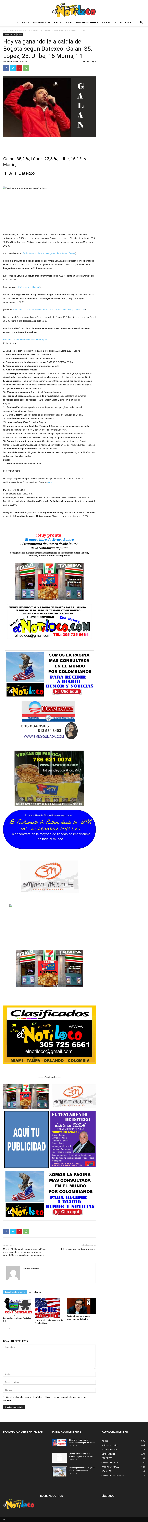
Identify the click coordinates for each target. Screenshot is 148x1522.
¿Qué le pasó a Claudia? (28, 287)
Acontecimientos (17, 30)
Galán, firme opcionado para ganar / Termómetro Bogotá (49, 253)
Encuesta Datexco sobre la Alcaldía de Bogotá (25, 339)
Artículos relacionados (15, 1292)
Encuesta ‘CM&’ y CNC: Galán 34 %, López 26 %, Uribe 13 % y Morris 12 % (49, 309)
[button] (141, 22)
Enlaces (124, 22)
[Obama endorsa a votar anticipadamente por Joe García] (59, 1442)
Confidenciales (41, 22)
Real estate (109, 22)
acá (50, 482)
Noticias (22, 22)
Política (19, 34)
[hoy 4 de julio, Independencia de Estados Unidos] (49, 1308)
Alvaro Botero (12, 61)
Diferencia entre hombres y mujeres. (78, 1249)
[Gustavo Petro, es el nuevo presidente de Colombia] (81, 1306)
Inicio (5, 30)
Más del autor (35, 1292)
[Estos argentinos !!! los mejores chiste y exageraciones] (59, 1471)
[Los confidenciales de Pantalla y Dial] (17, 1307)
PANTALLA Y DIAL (63, 22)
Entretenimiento (86, 22)
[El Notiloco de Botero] (74, 10)
